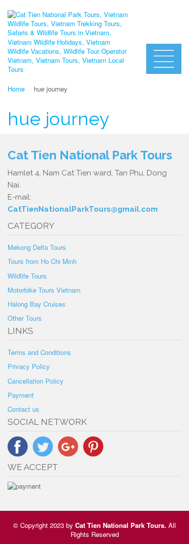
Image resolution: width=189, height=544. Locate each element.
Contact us (23, 409)
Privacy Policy (29, 366)
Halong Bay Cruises (37, 304)
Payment (21, 395)
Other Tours (25, 318)
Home (16, 89)
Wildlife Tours (27, 276)
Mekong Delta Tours (37, 247)
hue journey (58, 118)
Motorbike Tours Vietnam (44, 290)
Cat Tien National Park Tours (119, 525)
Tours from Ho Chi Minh (42, 261)
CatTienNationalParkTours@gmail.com (83, 209)
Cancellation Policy (36, 381)
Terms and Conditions (39, 352)
